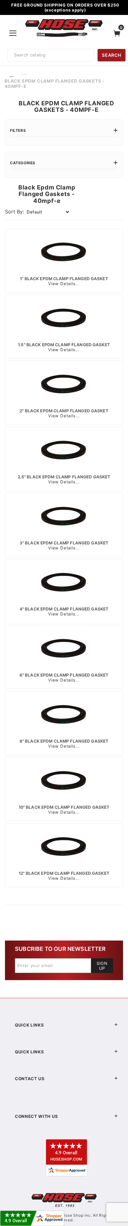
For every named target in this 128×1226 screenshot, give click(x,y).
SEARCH (111, 55)
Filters (18, 130)
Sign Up (102, 966)
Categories (22, 162)
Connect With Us (36, 1116)
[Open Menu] (13, 33)
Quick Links (29, 1024)
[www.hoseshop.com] (64, 19)
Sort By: (14, 211)
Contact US (30, 1078)
